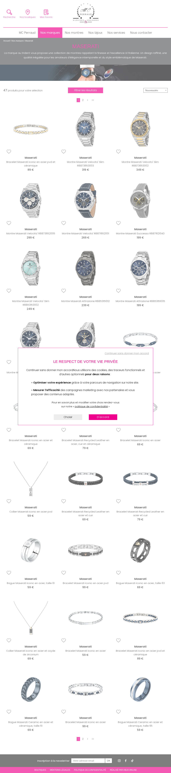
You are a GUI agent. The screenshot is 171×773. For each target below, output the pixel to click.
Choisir (68, 417)
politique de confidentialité (91, 406)
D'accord (103, 417)
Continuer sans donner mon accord (127, 353)
